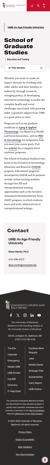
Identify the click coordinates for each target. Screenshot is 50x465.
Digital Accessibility (25, 439)
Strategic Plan (36, 370)
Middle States (36, 364)
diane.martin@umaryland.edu (22, 265)
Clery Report (35, 382)
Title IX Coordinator (36, 410)
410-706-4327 (16, 259)
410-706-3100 (28, 339)
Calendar (12, 354)
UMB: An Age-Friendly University (26, 27)
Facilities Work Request (36, 350)
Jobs (31, 358)
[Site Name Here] (14, 5)
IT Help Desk (14, 391)
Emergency (14, 360)
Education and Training (18, 59)
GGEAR (36, 166)
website (12, 148)
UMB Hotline (35, 389)
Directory (12, 385)
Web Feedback (25, 447)
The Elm (12, 348)
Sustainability (36, 376)
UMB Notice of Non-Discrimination (29, 414)
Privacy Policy (25, 432)
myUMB (12, 378)
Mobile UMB (14, 366)
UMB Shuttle (14, 372)
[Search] (37, 6)
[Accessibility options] (45, 460)
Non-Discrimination (25, 454)
